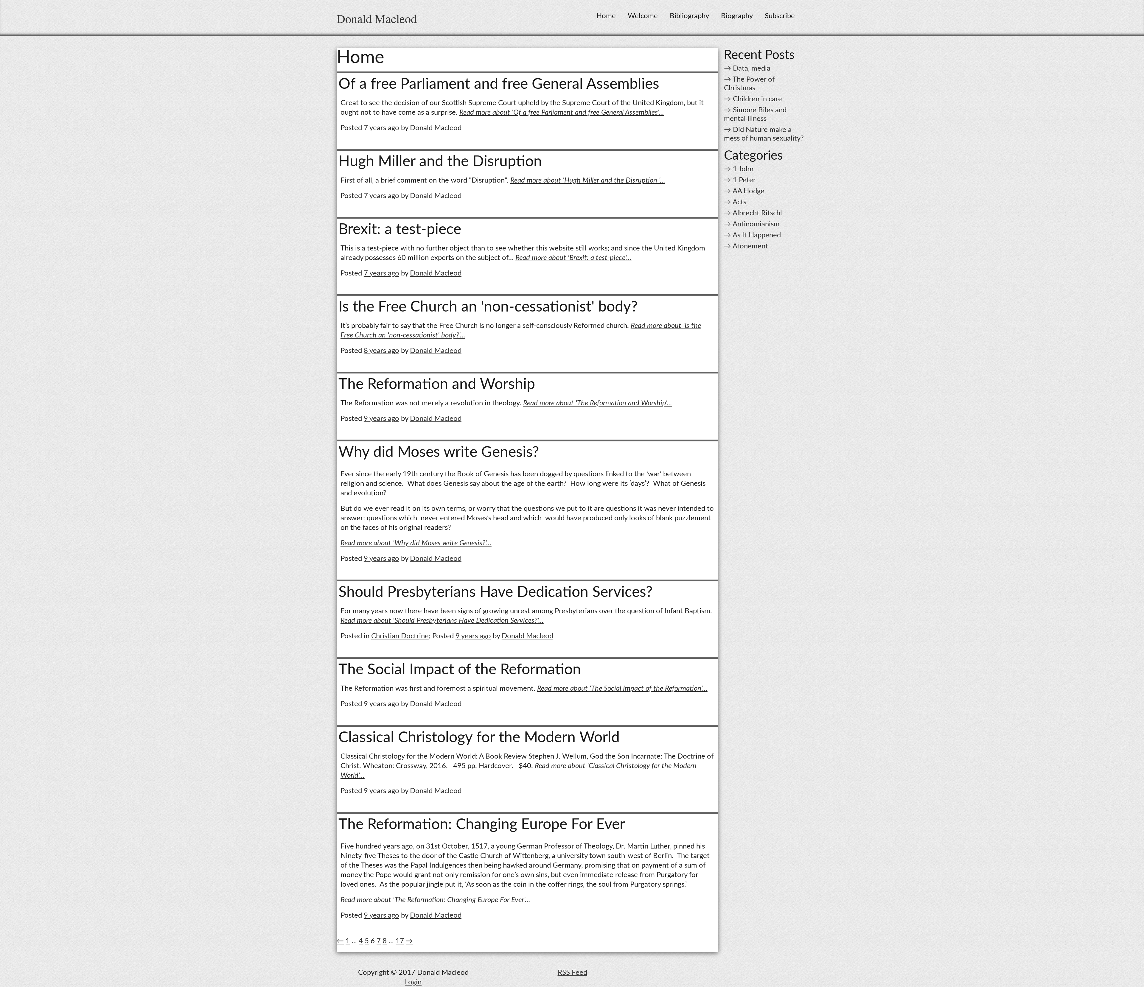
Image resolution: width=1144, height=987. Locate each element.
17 (400, 941)
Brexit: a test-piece (399, 229)
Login (413, 982)
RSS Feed (572, 972)
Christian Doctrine (400, 636)
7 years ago (381, 128)
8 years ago (381, 350)
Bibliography (689, 16)
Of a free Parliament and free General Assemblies (498, 84)
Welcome (643, 16)
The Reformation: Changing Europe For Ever (481, 824)
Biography (737, 16)
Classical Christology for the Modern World (479, 737)
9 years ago (381, 418)
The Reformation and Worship (436, 384)
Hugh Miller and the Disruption (440, 161)
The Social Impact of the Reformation (459, 669)
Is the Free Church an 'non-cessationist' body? (488, 307)
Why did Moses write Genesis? (438, 452)
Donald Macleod (377, 18)
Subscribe (780, 16)
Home (606, 16)
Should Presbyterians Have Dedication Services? (495, 592)
